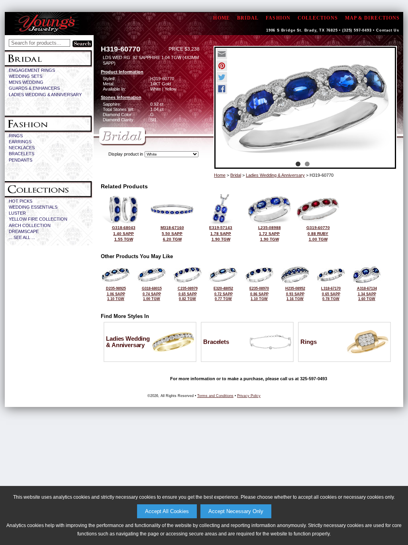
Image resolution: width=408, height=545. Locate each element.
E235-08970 (259, 293)
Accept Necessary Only (235, 511)
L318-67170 (331, 293)
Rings (16, 135)
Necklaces (22, 147)
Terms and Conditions (215, 396)
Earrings (20, 141)
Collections (318, 18)
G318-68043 (123, 233)
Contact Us (387, 30)
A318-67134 (367, 293)
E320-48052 (223, 293)
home (221, 18)
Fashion (278, 18)
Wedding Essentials (33, 207)
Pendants (20, 160)
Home (220, 175)
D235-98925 (116, 293)
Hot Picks (20, 201)
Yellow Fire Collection (38, 219)
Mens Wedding (26, 82)
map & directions (372, 18)
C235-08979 (188, 293)
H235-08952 (295, 293)
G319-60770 (318, 233)
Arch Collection (30, 225)
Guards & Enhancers (34, 88)
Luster (17, 213)
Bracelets (21, 153)
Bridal (248, 18)
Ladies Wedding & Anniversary (45, 94)
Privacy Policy (249, 396)
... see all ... (22, 237)
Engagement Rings (32, 70)
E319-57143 (220, 233)
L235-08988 (269, 233)
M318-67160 (172, 233)
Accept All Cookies (167, 511)
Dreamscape (24, 231)
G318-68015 (152, 293)
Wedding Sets (25, 76)
